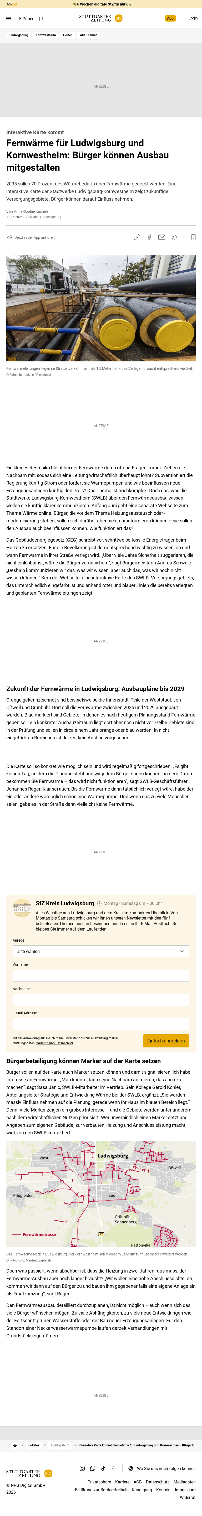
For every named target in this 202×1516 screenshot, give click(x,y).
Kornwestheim (46, 35)
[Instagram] (82, 1468)
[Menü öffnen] (8, 18)
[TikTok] (103, 1468)
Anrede (18, 940)
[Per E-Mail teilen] (162, 237)
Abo (170, 18)
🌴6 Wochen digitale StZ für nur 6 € (102, 4)
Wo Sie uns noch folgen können (166, 1468)
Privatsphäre (99, 1481)
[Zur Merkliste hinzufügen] (192, 237)
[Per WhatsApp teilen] (174, 237)
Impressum (185, 1489)
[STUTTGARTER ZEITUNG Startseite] (101, 18)
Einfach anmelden (166, 1040)
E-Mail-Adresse (25, 1013)
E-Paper (26, 18)
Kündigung (142, 1489)
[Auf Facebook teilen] (149, 237)
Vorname (20, 964)
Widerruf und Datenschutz (54, 1043)
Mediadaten (185, 1481)
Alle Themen (88, 35)
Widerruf (188, 1497)
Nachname (22, 989)
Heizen (68, 35)
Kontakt (163, 1489)
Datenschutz (157, 1481)
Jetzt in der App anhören (35, 237)
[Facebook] (114, 1468)
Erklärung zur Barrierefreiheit (101, 1489)
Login (193, 18)
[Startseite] (15, 1445)
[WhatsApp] (93, 1468)
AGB (138, 1481)
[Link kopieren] (137, 237)
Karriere (122, 1481)
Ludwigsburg (18, 35)
